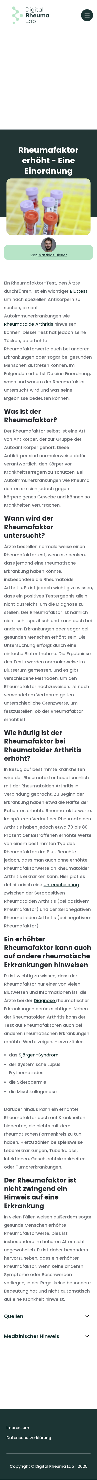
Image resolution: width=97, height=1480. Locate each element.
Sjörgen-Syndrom (38, 1055)
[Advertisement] (48, 75)
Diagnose (45, 1000)
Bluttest (79, 291)
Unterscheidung (61, 885)
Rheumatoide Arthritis (28, 324)
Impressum (17, 1428)
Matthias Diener (53, 255)
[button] (87, 15)
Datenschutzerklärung (28, 1438)
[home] (27, 15)
